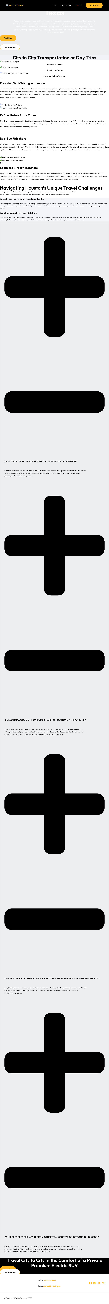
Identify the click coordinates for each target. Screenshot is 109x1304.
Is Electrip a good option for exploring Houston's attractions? (45, 719)
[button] (80, 5)
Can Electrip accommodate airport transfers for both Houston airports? (52, 978)
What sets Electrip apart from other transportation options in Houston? (51, 1237)
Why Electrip (66, 5)
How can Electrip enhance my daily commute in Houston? (40, 461)
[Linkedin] (99, 1283)
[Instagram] (94, 1283)
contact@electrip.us (52, 1286)
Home (54, 5)
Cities (77, 5)
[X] (103, 1283)
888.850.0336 (50, 1280)
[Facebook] (90, 1283)
